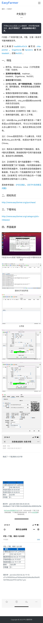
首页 (3, 9)
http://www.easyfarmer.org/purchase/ (19, 202)
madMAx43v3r (20, 46)
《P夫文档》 (20, 185)
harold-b (29, 50)
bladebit (5, 53)
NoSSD (19, 53)
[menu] (39, 3)
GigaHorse (17, 50)
